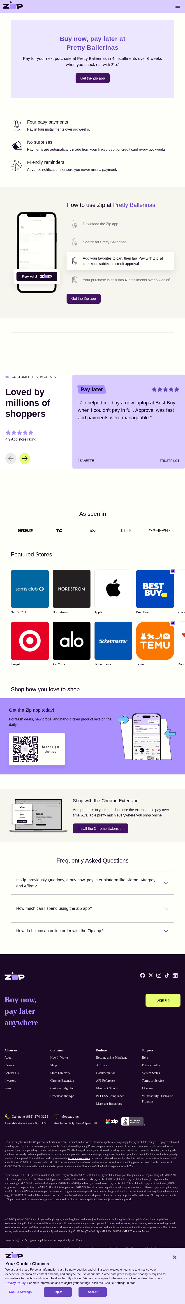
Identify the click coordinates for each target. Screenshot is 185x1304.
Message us (70, 1116)
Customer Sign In (61, 1088)
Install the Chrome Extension (101, 828)
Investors (10, 1080)
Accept (92, 1292)
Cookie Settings (20, 1292)
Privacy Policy (151, 1065)
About (8, 1057)
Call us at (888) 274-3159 (30, 1116)
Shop (53, 1065)
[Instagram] (159, 975)
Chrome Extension (62, 1080)
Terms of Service (153, 1080)
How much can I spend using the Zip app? (54, 908)
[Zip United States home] (13, 6)
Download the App (62, 1096)
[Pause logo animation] (166, 530)
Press (8, 1088)
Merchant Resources (109, 1103)
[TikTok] (167, 975)
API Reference (105, 1080)
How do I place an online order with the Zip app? (59, 931)
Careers (9, 1065)
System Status (151, 1073)
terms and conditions (79, 1158)
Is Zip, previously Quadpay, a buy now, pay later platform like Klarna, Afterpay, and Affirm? (86, 883)
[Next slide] (24, 458)
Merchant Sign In (107, 1088)
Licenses (147, 1088)
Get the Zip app (92, 78)
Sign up (163, 1000)
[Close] (174, 1257)
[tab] (120, 224)
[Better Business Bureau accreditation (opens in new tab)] (133, 1121)
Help (145, 1057)
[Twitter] (150, 975)
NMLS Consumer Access (135, 1231)
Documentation (106, 1073)
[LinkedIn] (175, 975)
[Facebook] (142, 975)
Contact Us (11, 1073)
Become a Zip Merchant (111, 1057)
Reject (57, 1292)
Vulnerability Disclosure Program (157, 1098)
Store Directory (60, 1073)
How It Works (59, 1057)
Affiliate (101, 1065)
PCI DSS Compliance (110, 1096)
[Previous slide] (10, 458)
